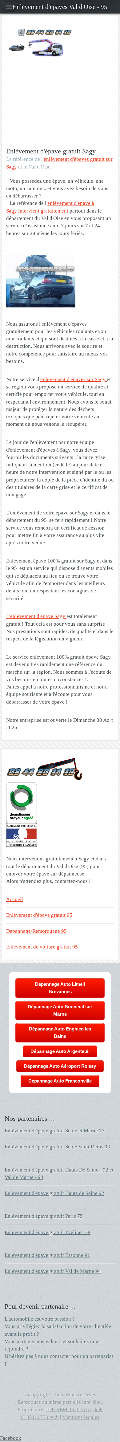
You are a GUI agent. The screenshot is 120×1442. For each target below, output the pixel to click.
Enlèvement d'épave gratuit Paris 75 (44, 1216)
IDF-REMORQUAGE (69, 1409)
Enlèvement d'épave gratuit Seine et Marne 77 (55, 1131)
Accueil (14, 899)
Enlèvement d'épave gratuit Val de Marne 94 (53, 1271)
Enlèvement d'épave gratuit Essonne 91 (47, 1255)
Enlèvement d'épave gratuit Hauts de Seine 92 (54, 1193)
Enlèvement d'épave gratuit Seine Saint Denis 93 (57, 1147)
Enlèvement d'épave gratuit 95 (39, 915)
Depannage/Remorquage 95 (36, 931)
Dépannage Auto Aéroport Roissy (60, 1066)
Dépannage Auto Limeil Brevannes (60, 987)
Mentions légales (80, 1417)
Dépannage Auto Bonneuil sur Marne (60, 1010)
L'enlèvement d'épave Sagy (36, 616)
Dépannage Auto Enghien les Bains (60, 1032)
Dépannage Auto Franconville (60, 1080)
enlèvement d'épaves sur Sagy (73, 379)
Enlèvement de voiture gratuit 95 (42, 947)
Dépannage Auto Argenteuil (60, 1051)
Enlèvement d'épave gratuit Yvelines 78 (47, 1232)
